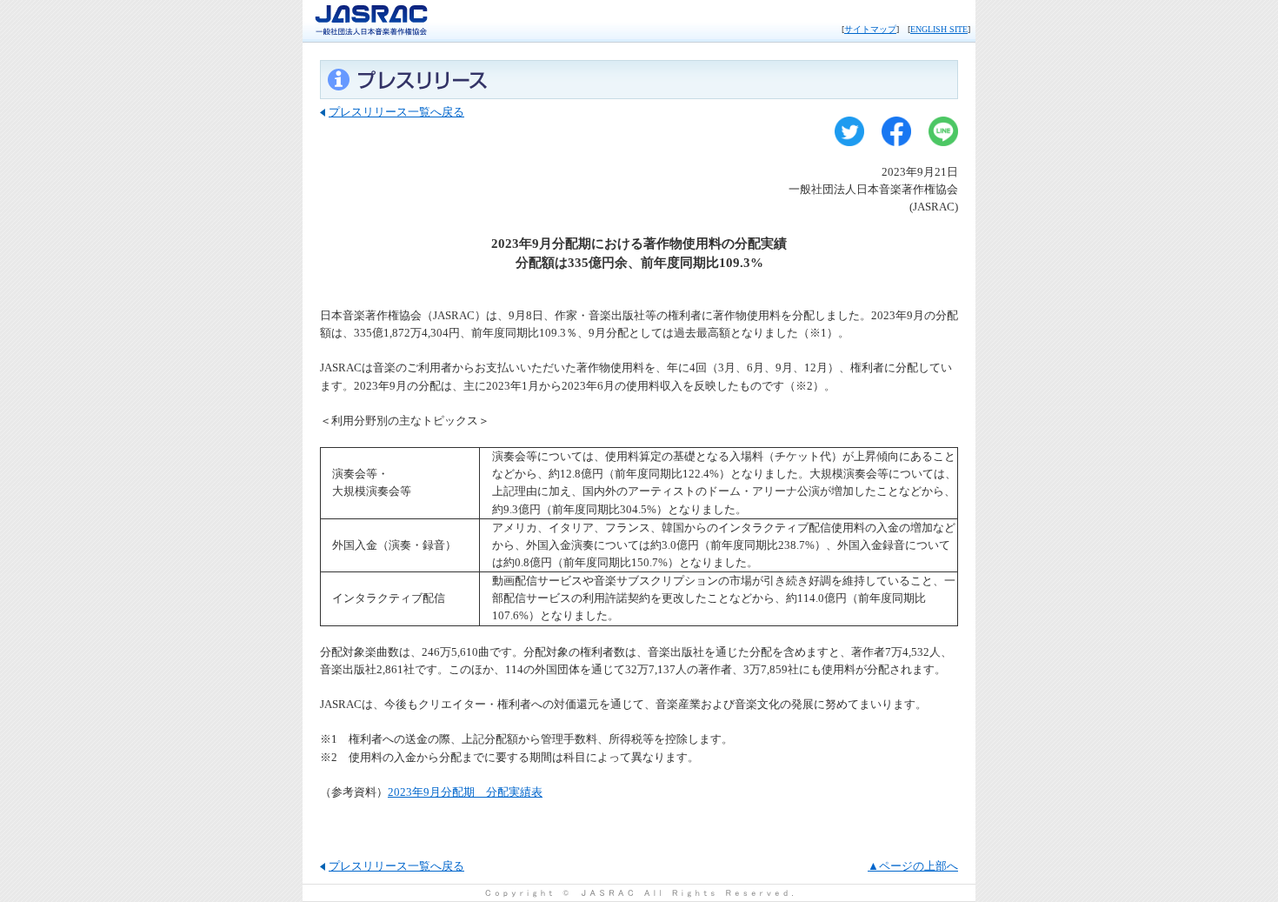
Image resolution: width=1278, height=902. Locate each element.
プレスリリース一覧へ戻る (396, 111)
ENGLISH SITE (939, 29)
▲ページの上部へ (913, 865)
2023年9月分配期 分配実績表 (465, 791)
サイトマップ (870, 29)
